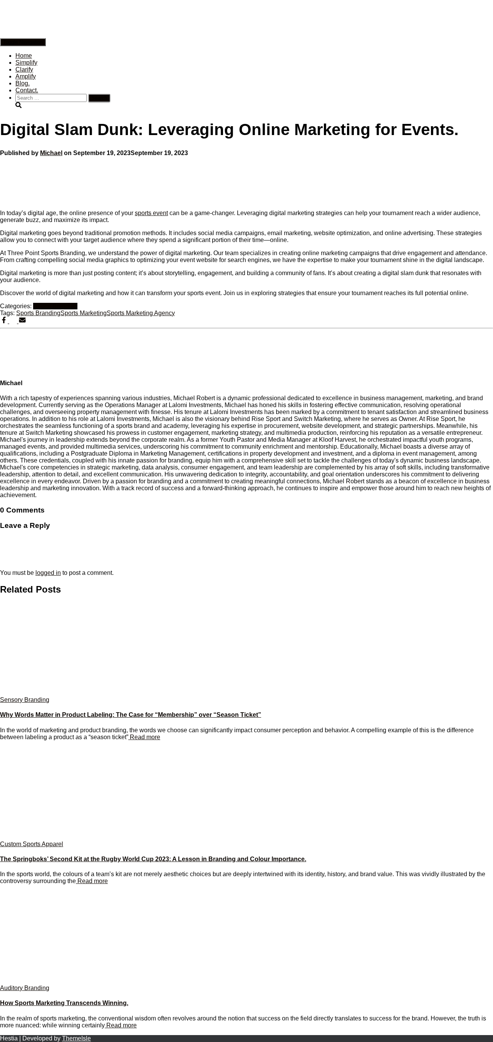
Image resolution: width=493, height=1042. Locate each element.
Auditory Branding (24, 988)
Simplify (26, 62)
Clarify (24, 69)
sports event (151, 213)
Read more (144, 737)
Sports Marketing (83, 313)
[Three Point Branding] (168, 34)
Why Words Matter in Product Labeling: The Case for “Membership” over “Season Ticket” (130, 714)
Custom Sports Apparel (31, 844)
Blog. (22, 83)
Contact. (26, 90)
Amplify (25, 76)
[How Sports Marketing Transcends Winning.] (69, 981)
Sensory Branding (24, 699)
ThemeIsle (76, 1038)
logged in (48, 572)
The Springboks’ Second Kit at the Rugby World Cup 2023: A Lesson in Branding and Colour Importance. (153, 859)
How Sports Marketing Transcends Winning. (64, 1003)
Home (23, 55)
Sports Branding (55, 306)
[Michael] (19, 368)
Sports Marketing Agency (141, 313)
